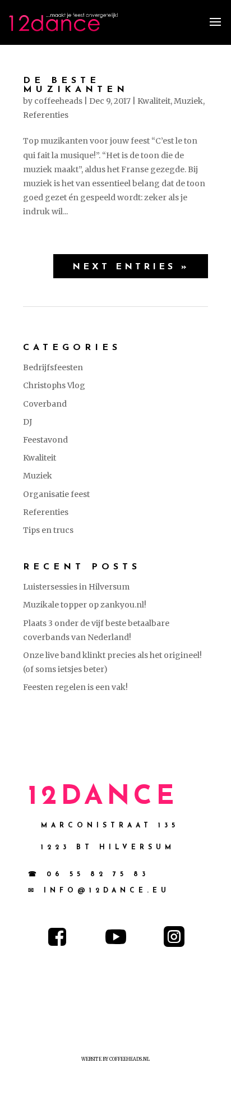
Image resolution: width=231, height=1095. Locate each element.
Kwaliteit (153, 101)
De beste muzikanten (75, 85)
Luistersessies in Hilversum (76, 587)
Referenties (45, 115)
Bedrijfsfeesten (53, 367)
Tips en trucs (48, 530)
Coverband (45, 404)
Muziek (188, 101)
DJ (27, 422)
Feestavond (45, 440)
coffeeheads (58, 101)
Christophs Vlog (54, 385)
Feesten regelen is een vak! (75, 687)
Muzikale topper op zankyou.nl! (84, 605)
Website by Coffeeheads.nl (115, 1059)
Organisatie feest (56, 494)
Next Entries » (130, 267)
